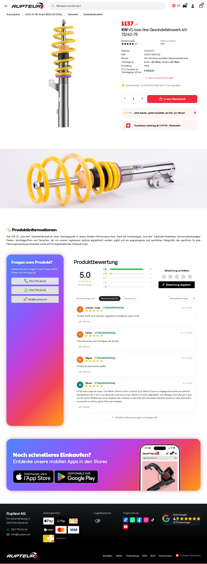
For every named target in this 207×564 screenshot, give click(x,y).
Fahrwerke (73, 14)
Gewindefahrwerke (92, 14)
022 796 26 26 (19, 529)
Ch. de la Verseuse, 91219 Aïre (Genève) (18, 518)
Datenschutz (165, 555)
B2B (144, 555)
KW (162, 43)
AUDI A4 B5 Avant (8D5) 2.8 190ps (43, 14)
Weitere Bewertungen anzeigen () (136, 417)
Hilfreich (86, 321)
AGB (152, 555)
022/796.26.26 (35, 280)
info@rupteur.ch (35, 299)
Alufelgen (107, 555)
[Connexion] (192, 6)
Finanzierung (132, 555)
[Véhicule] (184, 6)
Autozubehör (13, 14)
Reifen (119, 555)
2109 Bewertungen (181, 522)
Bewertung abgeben (178, 284)
